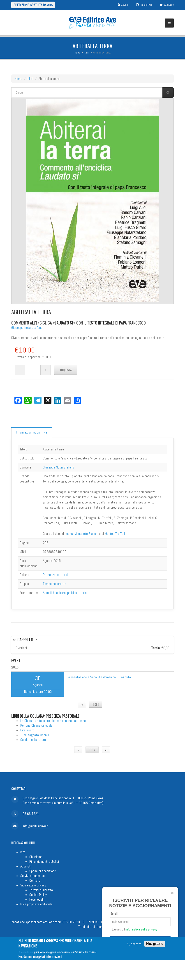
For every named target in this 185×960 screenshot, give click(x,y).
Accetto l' (135, 929)
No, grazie (154, 944)
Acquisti (25, 866)
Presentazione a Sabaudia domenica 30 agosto (99, 677)
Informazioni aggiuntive (31, 432)
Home (77, 52)
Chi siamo (35, 856)
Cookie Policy (38, 894)
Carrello (169, 4)
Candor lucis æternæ (34, 739)
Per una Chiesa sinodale (36, 725)
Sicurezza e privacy (33, 885)
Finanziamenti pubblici (44, 861)
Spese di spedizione (42, 871)
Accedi (125, 4)
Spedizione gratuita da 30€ (33, 5)
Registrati (146, 4)
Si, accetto (134, 943)
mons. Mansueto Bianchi (81, 533)
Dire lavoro (27, 730)
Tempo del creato (54, 583)
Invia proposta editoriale (36, 904)
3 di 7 (92, 750)
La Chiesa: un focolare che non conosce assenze (53, 720)
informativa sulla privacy (141, 929)
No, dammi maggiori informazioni (40, 956)
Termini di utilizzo (41, 890)
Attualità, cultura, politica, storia (65, 592)
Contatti (35, 880)
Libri (86, 52)
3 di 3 (95, 704)
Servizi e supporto (32, 875)
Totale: (155, 647)
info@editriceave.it (36, 825)
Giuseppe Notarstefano (26, 327)
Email (114, 914)
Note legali (36, 899)
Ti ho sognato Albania (34, 735)
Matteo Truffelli (115, 533)
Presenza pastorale (56, 574)
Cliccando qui (25, 952)
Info (22, 852)
